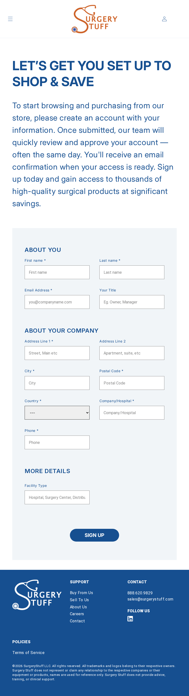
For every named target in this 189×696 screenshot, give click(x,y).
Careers (77, 614)
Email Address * (38, 290)
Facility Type (36, 485)
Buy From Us (81, 592)
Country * (33, 401)
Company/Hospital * (116, 401)
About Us (78, 607)
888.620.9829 (140, 593)
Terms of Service (28, 652)
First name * (35, 260)
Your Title (107, 290)
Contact (77, 621)
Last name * (110, 260)
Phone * (31, 430)
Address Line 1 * (39, 341)
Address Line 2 (112, 341)
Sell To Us (79, 600)
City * (30, 371)
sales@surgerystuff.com (150, 599)
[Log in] (164, 19)
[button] (10, 19)
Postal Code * (111, 371)
